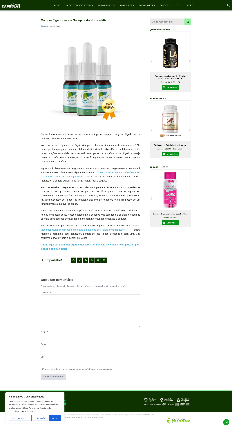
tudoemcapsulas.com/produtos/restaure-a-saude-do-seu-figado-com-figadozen (83, 229)
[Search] (187, 22)
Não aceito (40, 418)
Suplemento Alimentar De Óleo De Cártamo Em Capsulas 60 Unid (170, 77)
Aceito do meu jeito (20, 418)
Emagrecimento (106, 5)
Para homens (127, 5)
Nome (44, 332)
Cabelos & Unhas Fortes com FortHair (170, 214)
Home (57, 5)
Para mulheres (147, 5)
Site (43, 357)
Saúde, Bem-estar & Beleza (79, 5)
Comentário (47, 292)
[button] (228, 5)
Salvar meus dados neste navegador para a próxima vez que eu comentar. (78, 369)
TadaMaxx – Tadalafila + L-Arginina (170, 145)
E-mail (44, 344)
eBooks (164, 5)
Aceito (55, 418)
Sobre (189, 5)
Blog (178, 5)
